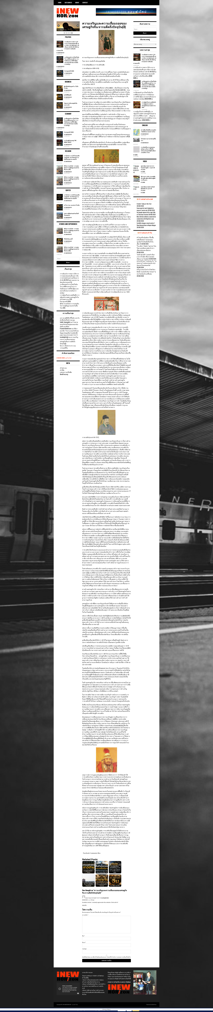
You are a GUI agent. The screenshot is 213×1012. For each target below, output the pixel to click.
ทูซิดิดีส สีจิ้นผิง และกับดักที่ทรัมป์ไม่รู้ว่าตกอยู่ (69, 319)
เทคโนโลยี (68, 358)
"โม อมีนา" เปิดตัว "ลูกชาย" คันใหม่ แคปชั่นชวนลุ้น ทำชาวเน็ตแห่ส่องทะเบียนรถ (146, 248)
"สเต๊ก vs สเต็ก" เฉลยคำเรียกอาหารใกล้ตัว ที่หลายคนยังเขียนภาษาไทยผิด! (146, 256)
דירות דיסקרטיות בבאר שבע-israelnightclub (97, 898)
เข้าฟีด (62, 370)
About (77, 3)
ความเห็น (85, 915)
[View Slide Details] (68, 26)
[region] (68, 26)
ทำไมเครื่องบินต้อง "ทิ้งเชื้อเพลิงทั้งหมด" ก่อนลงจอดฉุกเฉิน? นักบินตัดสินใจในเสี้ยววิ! (145, 240)
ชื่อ (83, 936)
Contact (85, 3)
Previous (58, 26)
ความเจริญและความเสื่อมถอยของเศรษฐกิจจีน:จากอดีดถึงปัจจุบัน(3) (69, 340)
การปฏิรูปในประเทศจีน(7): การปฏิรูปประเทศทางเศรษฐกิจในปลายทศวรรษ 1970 (69, 297)
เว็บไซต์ (84, 949)
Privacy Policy (106, 1009)
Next (77, 26)
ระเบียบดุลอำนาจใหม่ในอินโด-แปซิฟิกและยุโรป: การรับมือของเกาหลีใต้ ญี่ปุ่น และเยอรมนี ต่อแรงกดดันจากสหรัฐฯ (69, 288)
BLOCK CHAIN (61, 358)
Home (59, 3)
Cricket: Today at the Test (144, 204)
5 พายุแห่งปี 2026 (65, 301)
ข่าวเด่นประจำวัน (145, 232)
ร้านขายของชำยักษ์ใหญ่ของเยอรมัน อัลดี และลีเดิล (69, 324)
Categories (68, 3)
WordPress (154, 1004)
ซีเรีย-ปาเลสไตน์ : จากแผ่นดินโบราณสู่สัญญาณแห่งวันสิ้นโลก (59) (69, 305)
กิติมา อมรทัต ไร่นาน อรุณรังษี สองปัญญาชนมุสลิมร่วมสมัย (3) (69, 330)
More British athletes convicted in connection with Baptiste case (146, 218)
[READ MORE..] (149, 99)
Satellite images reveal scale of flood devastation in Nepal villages (146, 224)
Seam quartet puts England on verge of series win (145, 209)
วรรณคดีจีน (64, 348)
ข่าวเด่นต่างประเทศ (146, 199)
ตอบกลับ (84, 905)
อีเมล (84, 942)
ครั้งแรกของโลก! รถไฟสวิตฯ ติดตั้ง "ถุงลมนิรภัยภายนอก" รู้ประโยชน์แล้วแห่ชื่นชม (146, 271)
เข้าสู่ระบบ (63, 368)
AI (57, 358)
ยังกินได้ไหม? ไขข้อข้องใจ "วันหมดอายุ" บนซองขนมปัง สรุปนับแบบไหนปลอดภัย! (146, 263)
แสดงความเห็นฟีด (66, 372)
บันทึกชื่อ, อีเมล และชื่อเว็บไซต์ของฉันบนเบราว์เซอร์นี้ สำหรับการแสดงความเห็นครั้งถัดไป (106, 957)
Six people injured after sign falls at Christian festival (146, 213)
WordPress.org (64, 374)
